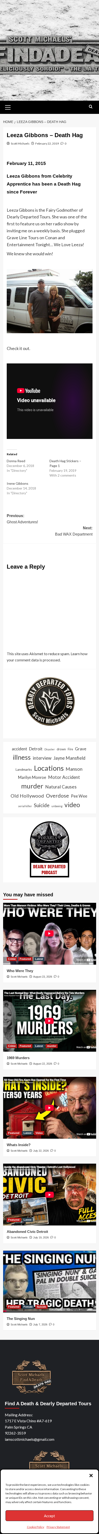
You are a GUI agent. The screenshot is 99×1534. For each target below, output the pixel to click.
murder (32, 786)
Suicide (42, 805)
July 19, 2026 (41, 1237)
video (72, 805)
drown (61, 749)
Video (39, 1133)
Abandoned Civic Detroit (27, 1232)
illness (22, 757)
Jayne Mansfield (69, 758)
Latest (39, 958)
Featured (25, 958)
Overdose (57, 796)
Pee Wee (79, 796)
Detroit (36, 748)
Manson (74, 769)
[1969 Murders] (49, 1021)
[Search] (91, 107)
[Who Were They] (49, 934)
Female (28, 1306)
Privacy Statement (58, 1527)
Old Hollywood (27, 796)
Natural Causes (61, 786)
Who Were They (20, 971)
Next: (74, 531)
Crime (12, 958)
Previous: (22, 519)
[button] (91, 1475)
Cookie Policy (35, 1527)
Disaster (49, 749)
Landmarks (24, 769)
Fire (70, 749)
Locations (49, 768)
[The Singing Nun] (49, 1281)
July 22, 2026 (41, 1150)
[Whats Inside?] (49, 1108)
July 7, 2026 (40, 1324)
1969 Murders (18, 1058)
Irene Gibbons (17, 483)
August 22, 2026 (42, 1063)
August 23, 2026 (42, 976)
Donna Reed (16, 461)
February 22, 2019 (47, 143)
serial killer (25, 806)
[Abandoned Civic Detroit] (49, 1194)
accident (19, 748)
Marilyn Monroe (32, 777)
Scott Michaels (20, 143)
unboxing (56, 806)
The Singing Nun (21, 1319)
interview (42, 758)
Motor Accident (64, 777)
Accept (49, 1516)
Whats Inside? (19, 1145)
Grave (80, 748)
